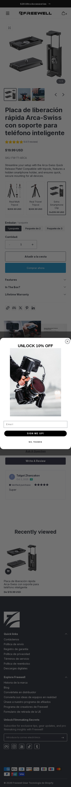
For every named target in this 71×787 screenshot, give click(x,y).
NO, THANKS (35, 442)
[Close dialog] (67, 341)
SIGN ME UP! (35, 433)
